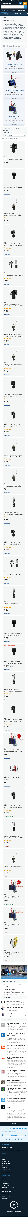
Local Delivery (6, 1185)
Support (4, 1167)
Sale (11, 13)
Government (6, 1170)
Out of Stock (7, 846)
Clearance (6, 132)
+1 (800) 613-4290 (7, 1147)
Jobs (3, 1189)
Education (5, 1165)
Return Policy (6, 1191)
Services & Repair (7, 1172)
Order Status (6, 1183)
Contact (4, 1181)
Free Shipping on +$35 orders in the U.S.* (10, 0)
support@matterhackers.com (12, 1150)
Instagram (12, 1139)
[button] (14, 10)
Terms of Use (6, 1196)
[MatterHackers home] (6, 4)
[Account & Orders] (20, 3)
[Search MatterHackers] (25, 7)
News (3, 1159)
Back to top (14, 1123)
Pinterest (18, 1139)
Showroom (5, 1161)
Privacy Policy (6, 1194)
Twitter (9, 1139)
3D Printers (22, 13)
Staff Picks (15, 13)
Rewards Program (8, 1187)
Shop (3, 1157)
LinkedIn (15, 1139)
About (4, 1179)
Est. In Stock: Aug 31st (8, 816)
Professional (6, 1163)
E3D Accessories (7, 17)
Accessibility (6, 1198)
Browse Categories (9, 139)
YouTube (21, 1139)
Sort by (4, 135)
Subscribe (14, 1135)
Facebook (6, 1139)
